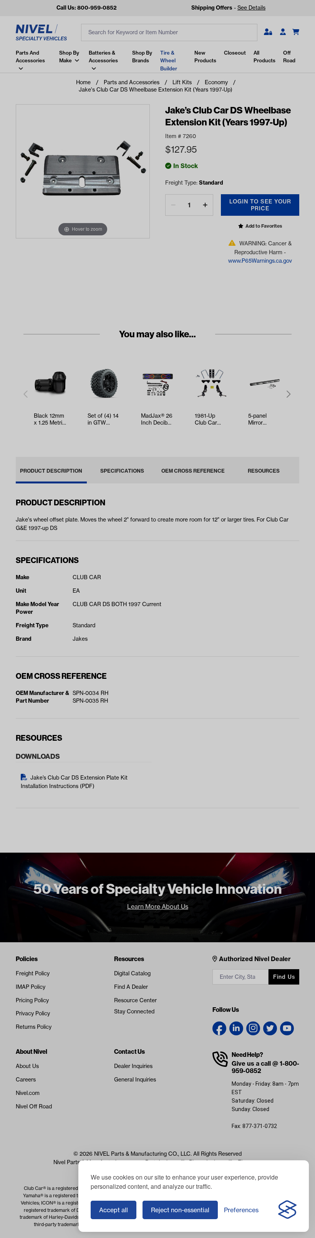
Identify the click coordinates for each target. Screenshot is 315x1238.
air (16, 93)
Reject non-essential (180, 1210)
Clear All (123, 50)
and (18, 63)
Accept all (113, 1210)
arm (18, 78)
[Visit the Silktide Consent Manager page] (287, 1210)
